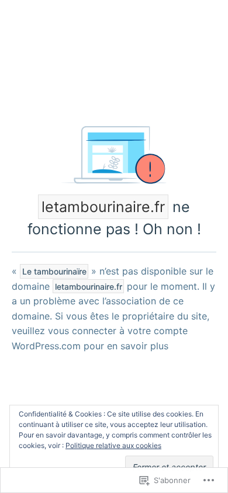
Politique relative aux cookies (113, 445)
